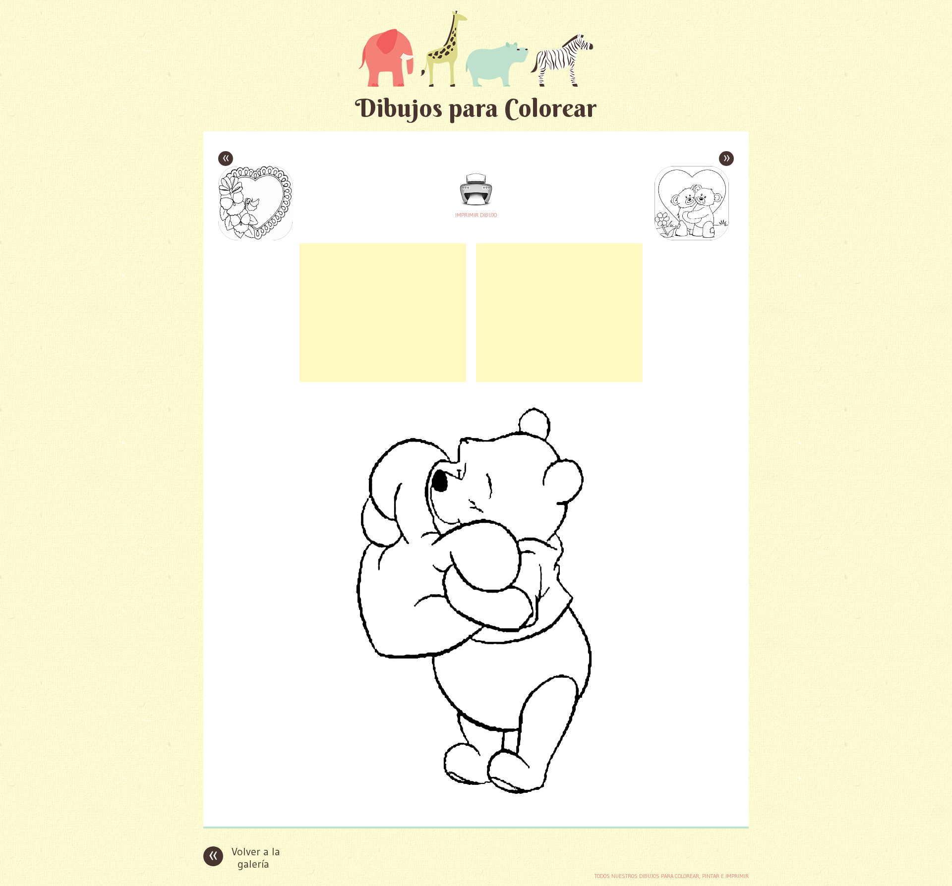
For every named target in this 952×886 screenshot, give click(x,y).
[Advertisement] (382, 312)
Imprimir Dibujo (476, 215)
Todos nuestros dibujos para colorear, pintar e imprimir (672, 876)
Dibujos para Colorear (476, 108)
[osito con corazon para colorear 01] (476, 811)
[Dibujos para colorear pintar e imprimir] (476, 48)
